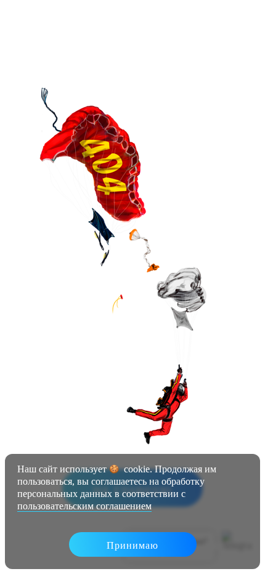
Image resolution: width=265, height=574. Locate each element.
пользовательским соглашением (84, 506)
